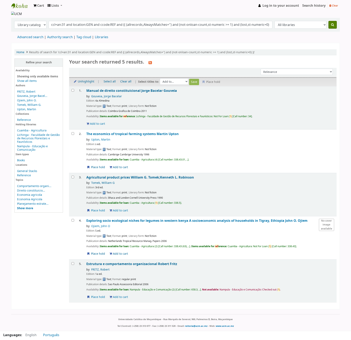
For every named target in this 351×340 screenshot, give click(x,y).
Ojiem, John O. (27, 100)
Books (21, 160)
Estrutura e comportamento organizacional (131, 264)
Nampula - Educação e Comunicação (32, 148)
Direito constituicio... (31, 190)
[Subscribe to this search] (150, 62)
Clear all (125, 81)
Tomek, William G (103, 183)
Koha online (21, 6)
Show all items (27, 81)
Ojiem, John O (100, 226)
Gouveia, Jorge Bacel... (32, 96)
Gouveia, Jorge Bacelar (106, 96)
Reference (24, 120)
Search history (314, 5)
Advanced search (30, 37)
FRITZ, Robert (26, 92)
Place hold (97, 167)
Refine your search (39, 62)
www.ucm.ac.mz (225, 326)
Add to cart (97, 124)
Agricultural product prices (140, 177)
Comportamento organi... (34, 186)
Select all (110, 81)
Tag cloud (83, 37)
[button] (39, 6)
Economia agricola (29, 195)
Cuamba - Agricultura (32, 130)
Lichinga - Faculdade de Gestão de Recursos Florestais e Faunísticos (38, 138)
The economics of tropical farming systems (132, 134)
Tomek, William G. (29, 105)
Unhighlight (85, 81)
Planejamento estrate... (33, 204)
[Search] (332, 25)
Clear (334, 6)
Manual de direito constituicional (131, 91)
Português (51, 335)
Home (20, 52)
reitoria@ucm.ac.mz (196, 326)
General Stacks (27, 171)
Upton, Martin (26, 109)
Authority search (60, 37)
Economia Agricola (29, 199)
